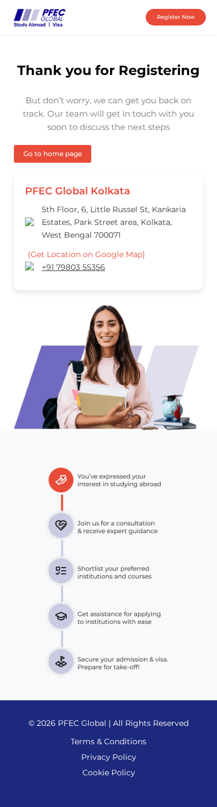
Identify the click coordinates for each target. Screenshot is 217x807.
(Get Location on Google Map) (86, 254)
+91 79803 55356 (73, 267)
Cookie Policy (108, 773)
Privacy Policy (108, 757)
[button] (176, 17)
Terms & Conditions (108, 741)
